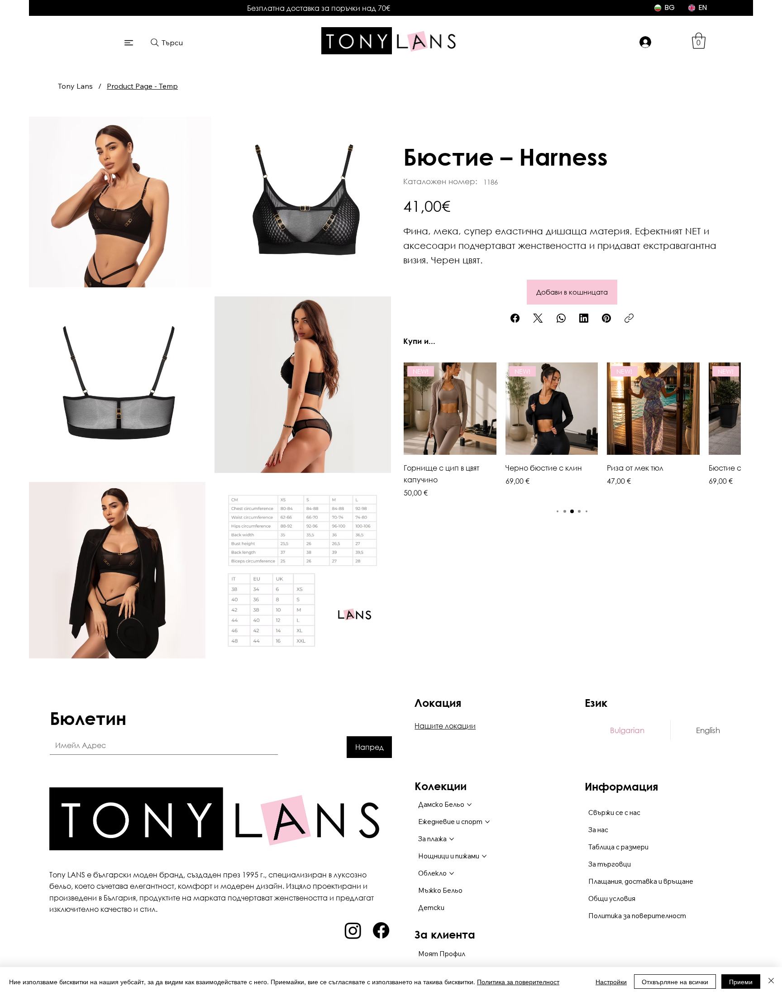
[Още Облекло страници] (451, 873)
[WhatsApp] (561, 318)
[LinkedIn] (583, 318)
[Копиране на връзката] (629, 318)
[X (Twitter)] (538, 318)
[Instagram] (353, 930)
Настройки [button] (611, 981)
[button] (699, 41)
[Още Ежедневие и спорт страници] (487, 822)
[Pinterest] (606, 318)
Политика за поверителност (518, 981)
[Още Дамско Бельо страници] (469, 804)
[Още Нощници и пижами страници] (484, 856)
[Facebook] (515, 318)
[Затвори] (771, 981)
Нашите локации (445, 725)
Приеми (741, 981)
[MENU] (129, 42)
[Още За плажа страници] (451, 839)
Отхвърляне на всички (675, 981)
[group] (572, 430)
